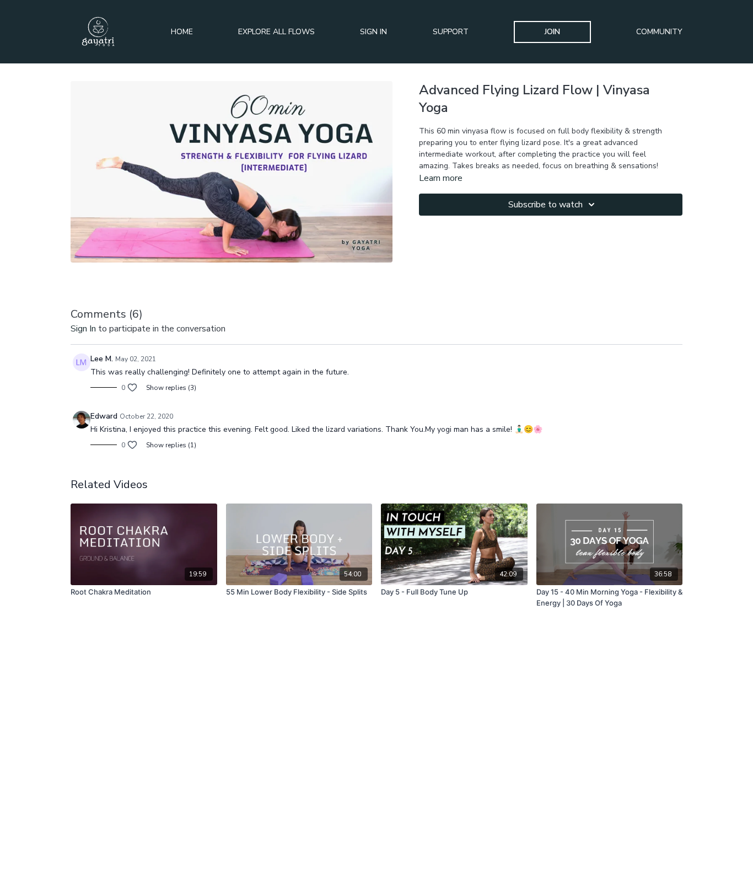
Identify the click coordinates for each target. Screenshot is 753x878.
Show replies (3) (171, 387)
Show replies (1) (171, 445)
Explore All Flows (276, 31)
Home (182, 31)
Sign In (373, 31)
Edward (103, 416)
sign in (83, 329)
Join (552, 31)
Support (451, 31)
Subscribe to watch (545, 205)
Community (659, 31)
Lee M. (101, 359)
